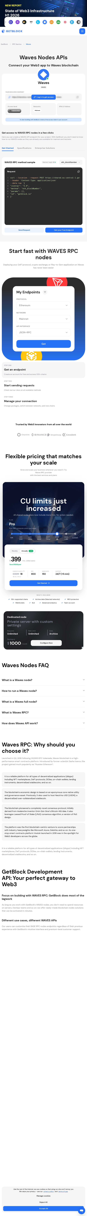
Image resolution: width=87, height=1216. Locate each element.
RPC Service (16, 44)
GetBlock (4, 44)
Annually (27, 551)
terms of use (63, 1191)
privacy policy (49, 1191)
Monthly (15, 551)
